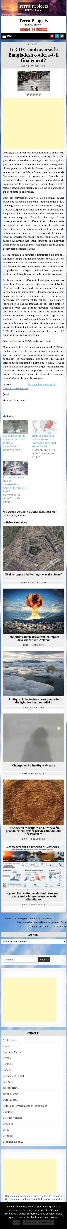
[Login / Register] (57, 36)
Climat (34, 44)
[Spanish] (45, 29)
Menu (9, 36)
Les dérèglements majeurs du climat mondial (14, 439)
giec (54, 512)
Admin (26, 66)
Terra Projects (33, 5)
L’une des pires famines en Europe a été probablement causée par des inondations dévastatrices (33, 831)
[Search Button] (62, 36)
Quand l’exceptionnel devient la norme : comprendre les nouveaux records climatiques (33, 896)
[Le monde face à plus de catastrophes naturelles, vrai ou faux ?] (15, 468)
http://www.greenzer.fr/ (42, 384)
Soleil (6, 1129)
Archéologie (10, 1040)
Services (8, 1123)
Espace (7, 1070)
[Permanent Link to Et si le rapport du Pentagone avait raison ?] (33, 548)
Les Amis (8, 1082)
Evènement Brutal (41, 597)
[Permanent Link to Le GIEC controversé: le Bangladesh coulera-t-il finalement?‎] (33, 81)
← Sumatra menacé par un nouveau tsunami (26, 918)
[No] (62, 1215)
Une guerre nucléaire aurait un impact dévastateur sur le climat (33, 638)
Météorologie (41, 853)
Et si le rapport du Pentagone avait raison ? (33, 574)
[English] (26, 29)
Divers (7, 1058)
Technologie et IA (13, 1141)
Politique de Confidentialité (38, 1222)
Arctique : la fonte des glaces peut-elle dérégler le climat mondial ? (33, 700)
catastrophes (36, 512)
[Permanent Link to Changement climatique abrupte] (33, 738)
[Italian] (36, 29)
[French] (31, 29)
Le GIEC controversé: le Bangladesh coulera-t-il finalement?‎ (33, 54)
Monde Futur (10, 1094)
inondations (9, 515)
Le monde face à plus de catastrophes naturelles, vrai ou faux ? (14, 484)
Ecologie (8, 1064)
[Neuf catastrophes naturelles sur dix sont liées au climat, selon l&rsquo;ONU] (44, 427)
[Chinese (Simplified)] (22, 29)
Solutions (8, 1135)
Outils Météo (10, 1100)
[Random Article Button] (52, 36)
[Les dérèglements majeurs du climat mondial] (15, 427)
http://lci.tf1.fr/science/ (15, 388)
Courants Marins (41, 659)
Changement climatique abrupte (33, 765)
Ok (16, 1222)
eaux (48, 512)
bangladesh (21, 512)
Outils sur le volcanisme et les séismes (25, 1106)
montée (21, 515)
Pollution (8, 1112)
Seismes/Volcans (12, 1117)
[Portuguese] (40, 29)
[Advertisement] (33, 123)
